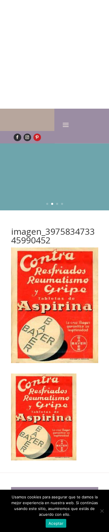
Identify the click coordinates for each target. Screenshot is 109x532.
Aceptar (56, 523)
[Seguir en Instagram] (27, 137)
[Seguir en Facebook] (17, 137)
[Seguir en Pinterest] (37, 137)
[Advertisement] (54, 54)
